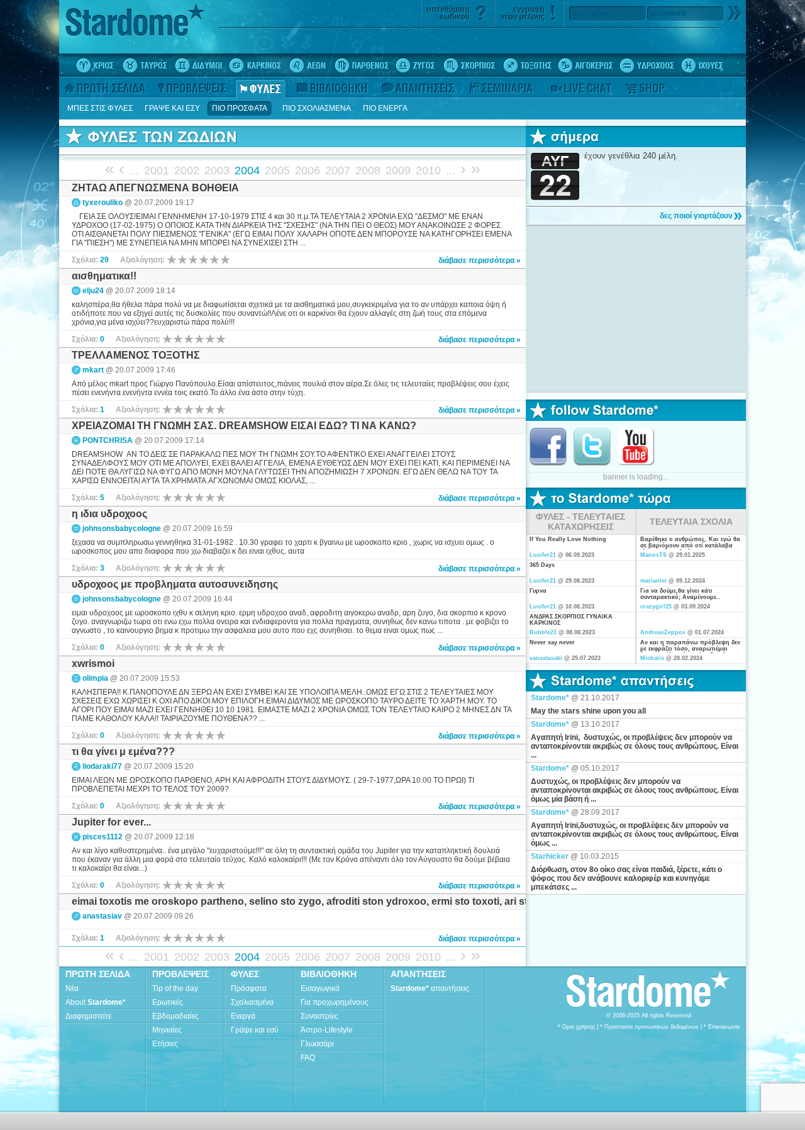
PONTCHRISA (107, 440)
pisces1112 (102, 836)
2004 (247, 170)
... (134, 170)
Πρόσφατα (249, 988)
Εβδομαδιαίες (175, 1016)
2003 (217, 170)
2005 (277, 170)
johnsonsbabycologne (121, 528)
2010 (428, 170)
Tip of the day (175, 988)
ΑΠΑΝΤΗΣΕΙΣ (418, 974)
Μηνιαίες (167, 1030)
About (95, 1002)
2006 (307, 170)
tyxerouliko (102, 202)
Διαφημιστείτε (88, 1016)
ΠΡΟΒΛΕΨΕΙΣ (180, 974)
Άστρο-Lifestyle (327, 1030)
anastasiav (102, 916)
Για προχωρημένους (335, 1002)
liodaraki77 (102, 766)
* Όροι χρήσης (576, 1027)
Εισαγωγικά (320, 988)
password (668, 13)
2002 (186, 170)
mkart (93, 370)
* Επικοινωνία (722, 1027)
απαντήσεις (430, 988)
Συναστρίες (319, 1016)
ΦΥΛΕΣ (245, 974)
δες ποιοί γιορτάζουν (696, 215)
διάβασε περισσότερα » (479, 260)
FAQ (308, 1057)
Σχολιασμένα (252, 1002)
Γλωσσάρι (317, 1043)
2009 (398, 170)
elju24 (93, 290)
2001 (156, 170)
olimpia (95, 678)
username (590, 13)
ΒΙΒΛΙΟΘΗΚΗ (329, 974)
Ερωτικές (167, 1002)
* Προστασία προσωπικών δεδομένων (649, 1027)
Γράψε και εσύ (255, 1030)
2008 (367, 170)
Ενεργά (243, 1016)
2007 (337, 170)
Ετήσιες (165, 1043)
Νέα (72, 988)
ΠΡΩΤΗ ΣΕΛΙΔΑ (97, 974)
